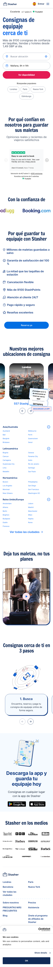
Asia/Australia (10, 427)
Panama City (33, 456)
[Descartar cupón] (49, 389)
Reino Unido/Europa (13, 499)
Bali (4, 435)
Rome (30, 522)
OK (26, 961)
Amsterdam (7, 503)
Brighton (6, 515)
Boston (5, 482)
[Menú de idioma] (34, 4)
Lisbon (30, 503)
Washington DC (34, 493)
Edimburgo (26, 96)
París (25, 89)
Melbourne (32, 431)
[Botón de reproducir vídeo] (26, 596)
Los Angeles (7, 486)
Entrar (41, 3)
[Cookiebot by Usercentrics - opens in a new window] (38, 929)
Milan (30, 515)
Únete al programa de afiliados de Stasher (37, 918)
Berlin (5, 511)
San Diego (32, 486)
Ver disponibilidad (26, 74)
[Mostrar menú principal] (48, 4)
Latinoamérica (10, 448)
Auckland (6, 431)
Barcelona (8, 886)
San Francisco (33, 489)
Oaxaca (31, 453)
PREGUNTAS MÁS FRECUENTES (12, 909)
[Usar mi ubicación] (46, 56)
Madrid (31, 507)
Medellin (6, 472)
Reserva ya (26, 325)
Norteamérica (10, 477)
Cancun (6, 456)
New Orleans (8, 493)
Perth (30, 435)
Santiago (31, 468)
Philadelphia (32, 482)
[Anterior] (22, 411)
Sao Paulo (32, 472)
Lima (4, 468)
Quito (30, 460)
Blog (5, 915)
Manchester (32, 511)
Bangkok (6, 438)
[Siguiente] (31, 411)
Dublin (5, 522)
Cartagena (7, 460)
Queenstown (33, 438)
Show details (41, 953)
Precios (32, 902)
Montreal (6, 489)
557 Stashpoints (24, 403)
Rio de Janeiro (33, 464)
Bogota (5, 453)
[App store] (37, 804)
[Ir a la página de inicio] (10, 4)
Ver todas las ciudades (25, 532)
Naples (30, 519)
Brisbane (6, 442)
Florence (6, 526)
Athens (5, 507)
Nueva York (38, 89)
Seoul (30, 442)
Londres (13, 89)
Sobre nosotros (11, 902)
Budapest (6, 519)
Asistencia (33, 907)
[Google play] (17, 804)
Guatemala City (9, 464)
